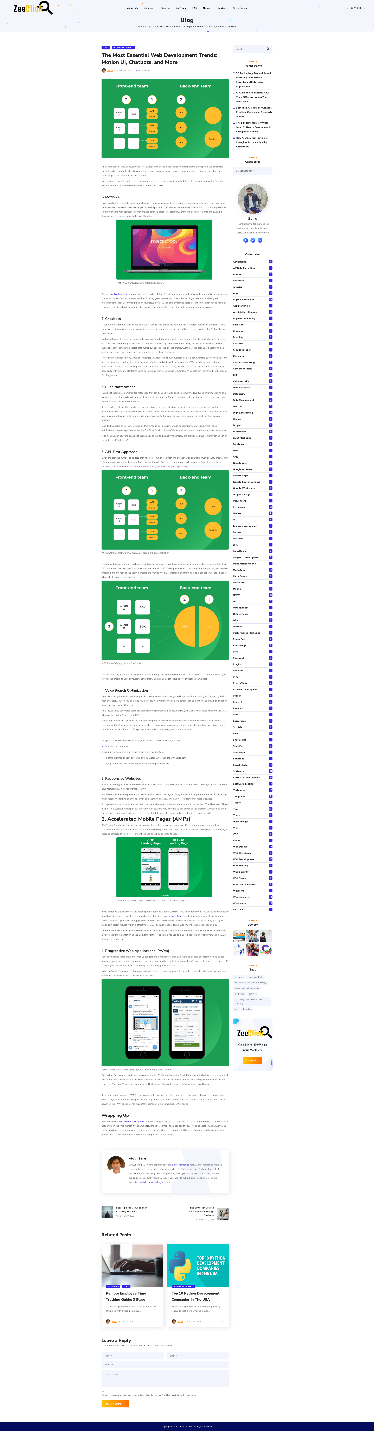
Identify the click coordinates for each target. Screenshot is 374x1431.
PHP (235, 651)
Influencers (239, 500)
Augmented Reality (244, 318)
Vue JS (236, 840)
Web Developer (242, 853)
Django (237, 419)
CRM (235, 375)
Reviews (238, 708)
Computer (238, 356)
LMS (235, 544)
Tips (149, 26)
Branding (238, 337)
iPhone (237, 513)
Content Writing (242, 368)
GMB (235, 456)
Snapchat (238, 758)
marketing (239, 993)
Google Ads (240, 463)
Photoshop (239, 645)
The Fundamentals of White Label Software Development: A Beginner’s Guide (253, 127)
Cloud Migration (242, 349)
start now (253, 1060)
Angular (237, 287)
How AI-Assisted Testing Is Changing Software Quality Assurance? (252, 142)
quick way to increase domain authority (248, 1001)
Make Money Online (244, 563)
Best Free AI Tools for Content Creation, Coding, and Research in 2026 (254, 112)
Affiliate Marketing (244, 268)
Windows (238, 890)
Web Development (123, 48)
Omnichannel (240, 607)
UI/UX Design (240, 821)
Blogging (238, 331)
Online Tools (240, 614)
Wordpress (239, 903)
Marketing (239, 570)
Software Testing (243, 783)
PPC (235, 677)
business (239, 977)
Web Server (240, 878)
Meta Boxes (240, 576)
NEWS (236, 595)
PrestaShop (240, 683)
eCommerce (239, 431)
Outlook (237, 626)
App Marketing (241, 305)
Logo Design (240, 551)
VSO (235, 834)
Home (140, 26)
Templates (239, 796)
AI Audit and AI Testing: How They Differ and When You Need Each (252, 97)
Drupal (237, 425)
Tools (236, 815)
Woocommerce (241, 897)
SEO (235, 733)
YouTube (238, 909)
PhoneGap (239, 639)
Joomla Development (245, 526)
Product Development (245, 689)
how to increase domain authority (250, 982)
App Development (243, 299)
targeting (247, 1009)
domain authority (256, 977)
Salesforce (239, 721)
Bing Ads (238, 324)
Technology (240, 790)
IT (234, 519)
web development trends (131, 1121)
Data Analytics (241, 387)
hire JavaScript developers (123, 294)
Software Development (246, 777)
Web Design (240, 846)
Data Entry (239, 394)
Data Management (243, 400)
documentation (175, 916)
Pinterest (238, 658)
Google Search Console (246, 482)
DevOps (237, 406)
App (235, 293)
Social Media (240, 765)
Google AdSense (243, 469)
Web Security (241, 872)
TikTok (237, 802)
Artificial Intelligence (245, 312)
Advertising (239, 261)
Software (113, 1286)
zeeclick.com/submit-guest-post (154, 1182)
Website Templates (244, 884)
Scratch (237, 727)
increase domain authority (247, 988)
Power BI (238, 670)
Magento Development (246, 557)
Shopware (239, 752)
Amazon (237, 274)
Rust (235, 714)
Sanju (110, 70)
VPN (235, 828)
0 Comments (144, 70)
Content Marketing (244, 362)
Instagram (239, 507)
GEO (235, 450)
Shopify (237, 746)
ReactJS (237, 702)
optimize (253, 993)
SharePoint (239, 739)
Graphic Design (241, 494)
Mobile (237, 589)
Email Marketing (242, 438)
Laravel (237, 532)
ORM (236, 620)
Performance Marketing (246, 633)
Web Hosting (240, 865)
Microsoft (238, 582)
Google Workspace (244, 488)
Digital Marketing (243, 412)
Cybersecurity (241, 381)
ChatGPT (238, 343)
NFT (235, 601)
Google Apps (240, 475)
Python (237, 695)
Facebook (238, 444)
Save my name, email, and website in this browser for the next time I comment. (149, 1395)
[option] (132, 1285)
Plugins (237, 664)
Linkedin (238, 538)
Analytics (238, 280)
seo (236, 1009)
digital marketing (180, 1164)
